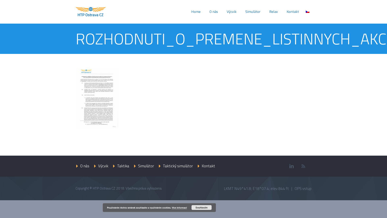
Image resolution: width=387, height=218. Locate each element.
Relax (273, 11)
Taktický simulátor (178, 166)
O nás (213, 11)
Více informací (179, 207)
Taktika (123, 166)
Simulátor (252, 11)
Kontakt (293, 11)
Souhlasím (202, 207)
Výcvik (231, 11)
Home (196, 11)
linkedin (291, 166)
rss (303, 166)
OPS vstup (303, 188)
